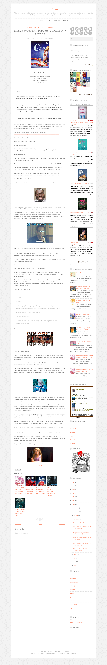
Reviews (48, 20)
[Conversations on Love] (88, 76)
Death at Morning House (76, 212)
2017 (73, 500)
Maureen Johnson (75, 213)
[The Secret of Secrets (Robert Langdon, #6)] (84, 76)
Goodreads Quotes (88, 64)
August (76, 554)
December (76, 508)
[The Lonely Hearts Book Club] (84, 86)
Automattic (42, 653)
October (76, 515)
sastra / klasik (73, 604)
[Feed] (90, 33)
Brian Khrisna (74, 184)
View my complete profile (76, 622)
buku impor (73, 578)
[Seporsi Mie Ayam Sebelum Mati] (82, 181)
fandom (72, 593)
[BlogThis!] (17, 470)
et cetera (72, 589)
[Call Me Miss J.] (78, 81)
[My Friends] (71, 81)
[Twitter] (77, 29)
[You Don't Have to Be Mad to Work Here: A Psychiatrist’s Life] (81, 76)
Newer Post (18, 524)
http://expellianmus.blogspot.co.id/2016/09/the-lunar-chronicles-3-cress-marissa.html (36, 134)
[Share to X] (19, 470)
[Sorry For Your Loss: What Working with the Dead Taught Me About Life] (82, 118)
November (76, 511)
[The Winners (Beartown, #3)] (84, 81)
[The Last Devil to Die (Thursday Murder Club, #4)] (71, 86)
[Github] (86, 33)
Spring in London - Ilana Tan (80, 522)
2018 (73, 497)
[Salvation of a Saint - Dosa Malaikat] (74, 91)
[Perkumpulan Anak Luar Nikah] (81, 86)
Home (41, 20)
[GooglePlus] (81, 29)
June (75, 561)
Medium (72, 436)
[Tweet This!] (39, 466)
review (43, 27)
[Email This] (16, 470)
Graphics (57, 20)
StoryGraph (73, 428)
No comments (49, 38)
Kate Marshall (74, 124)
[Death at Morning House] (82, 210)
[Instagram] (86, 29)
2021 (73, 485)
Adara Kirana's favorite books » (85, 94)
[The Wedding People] (81, 81)
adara (53, 9)
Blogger (66, 651)
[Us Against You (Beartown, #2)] (88, 81)
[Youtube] (72, 33)
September (77, 519)
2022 (73, 482)
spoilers (50, 27)
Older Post (62, 524)
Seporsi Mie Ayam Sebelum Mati (78, 183)
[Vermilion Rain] (82, 240)
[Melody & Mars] (82, 150)
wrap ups (72, 611)
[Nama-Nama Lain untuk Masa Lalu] (74, 76)
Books (65, 20)
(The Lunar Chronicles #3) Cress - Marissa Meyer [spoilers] (40, 32)
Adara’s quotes (77, 51)
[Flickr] (90, 29)
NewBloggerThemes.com (68, 653)
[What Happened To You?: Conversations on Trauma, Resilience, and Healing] (88, 86)
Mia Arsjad (74, 154)
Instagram (72, 432)
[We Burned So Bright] (71, 76)
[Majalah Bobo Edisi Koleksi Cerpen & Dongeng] (78, 86)
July (75, 558)
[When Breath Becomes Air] (71, 91)
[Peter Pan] (74, 81)
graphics (72, 597)
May (75, 565)
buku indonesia (74, 582)
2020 (73, 489)
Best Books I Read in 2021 (83, 314)
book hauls (73, 574)
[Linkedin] (81, 33)
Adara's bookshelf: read (83, 104)
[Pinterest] (77, 33)
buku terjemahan (33, 27)
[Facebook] (72, 29)
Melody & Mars (74, 153)
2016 (73, 504)
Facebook (72, 443)
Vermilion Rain (74, 242)
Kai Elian (73, 244)
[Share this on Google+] (41, 466)
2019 (73, 493)
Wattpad (72, 439)
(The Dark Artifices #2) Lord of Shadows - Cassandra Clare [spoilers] (52, 491)
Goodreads (73, 425)
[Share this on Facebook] (38, 466)
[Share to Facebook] (20, 470)
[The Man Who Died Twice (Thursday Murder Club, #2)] (74, 86)
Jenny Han (77, 61)
